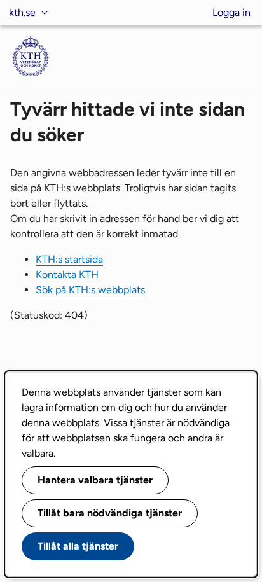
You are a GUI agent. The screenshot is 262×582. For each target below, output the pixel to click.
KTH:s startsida (69, 259)
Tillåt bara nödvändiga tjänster (110, 513)
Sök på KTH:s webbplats (90, 290)
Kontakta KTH (67, 274)
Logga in (231, 12)
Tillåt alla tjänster (78, 546)
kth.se (22, 12)
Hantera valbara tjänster (95, 480)
